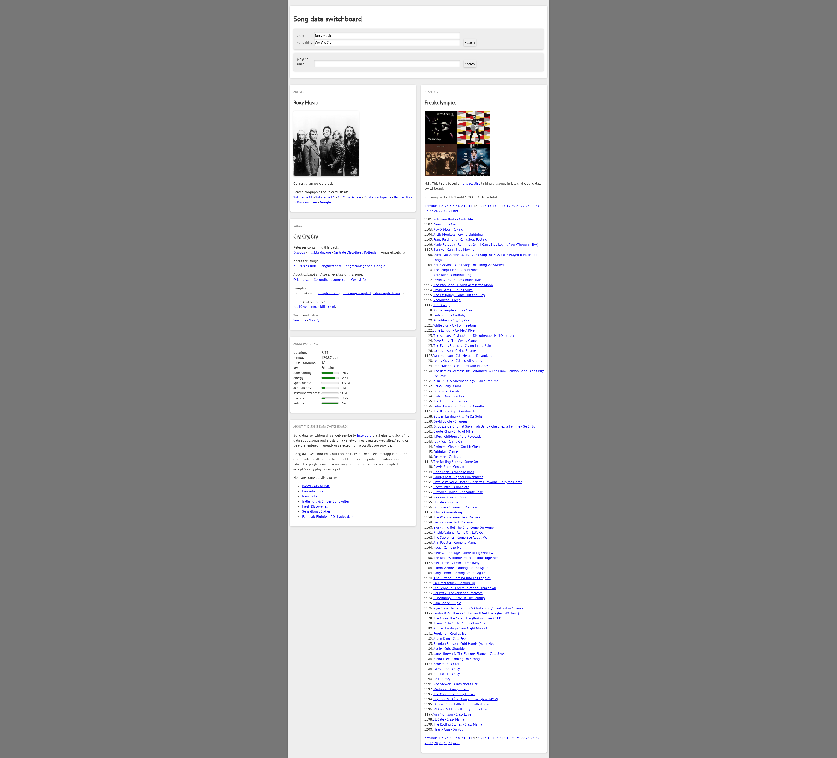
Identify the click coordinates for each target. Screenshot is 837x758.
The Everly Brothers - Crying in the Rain (462, 345)
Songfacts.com (330, 266)
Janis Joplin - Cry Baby (449, 315)
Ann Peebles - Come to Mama (454, 542)
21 (518, 205)
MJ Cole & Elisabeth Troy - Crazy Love (460, 709)
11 (470, 205)
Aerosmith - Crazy (446, 664)
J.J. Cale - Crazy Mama (448, 719)
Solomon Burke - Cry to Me (453, 219)
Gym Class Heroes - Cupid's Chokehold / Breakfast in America (478, 608)
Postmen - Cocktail (447, 456)
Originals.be (302, 279)
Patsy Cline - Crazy (446, 669)
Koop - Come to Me (447, 547)
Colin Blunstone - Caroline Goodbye (459, 406)
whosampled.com (386, 293)
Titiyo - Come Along (447, 512)
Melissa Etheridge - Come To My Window (463, 552)
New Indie (309, 496)
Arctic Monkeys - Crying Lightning (458, 234)
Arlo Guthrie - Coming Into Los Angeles (462, 578)
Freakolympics (312, 491)
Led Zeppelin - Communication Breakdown (464, 588)
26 (427, 210)
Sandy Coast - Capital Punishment (458, 477)
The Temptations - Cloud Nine (455, 269)
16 (494, 205)
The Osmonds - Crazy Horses (454, 694)
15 (490, 205)
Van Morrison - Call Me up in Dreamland (463, 355)
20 (513, 205)
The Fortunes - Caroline (450, 401)
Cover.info (358, 279)
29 (441, 210)
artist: (301, 35)
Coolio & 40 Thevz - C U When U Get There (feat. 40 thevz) (476, 613)
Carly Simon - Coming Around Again (459, 572)
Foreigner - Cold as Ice (449, 633)
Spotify (314, 320)
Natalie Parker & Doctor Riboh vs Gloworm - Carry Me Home (477, 482)
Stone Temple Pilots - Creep (453, 310)
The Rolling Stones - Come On (455, 461)
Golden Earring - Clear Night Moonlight (462, 628)
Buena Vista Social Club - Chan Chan (460, 623)
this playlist (471, 183)
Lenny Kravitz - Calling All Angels (457, 360)
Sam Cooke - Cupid (447, 603)
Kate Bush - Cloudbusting (452, 274)
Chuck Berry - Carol (447, 386)
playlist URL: (302, 61)
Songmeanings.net (358, 266)
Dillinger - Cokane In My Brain (455, 507)
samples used (328, 293)
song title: (304, 42)
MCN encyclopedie (377, 197)
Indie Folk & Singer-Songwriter (325, 501)
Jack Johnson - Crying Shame (454, 350)
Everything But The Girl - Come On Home (463, 527)
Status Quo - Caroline (449, 396)
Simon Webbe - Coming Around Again (460, 567)
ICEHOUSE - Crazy (446, 674)
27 (431, 210)
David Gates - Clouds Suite (453, 290)
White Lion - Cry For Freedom (454, 325)
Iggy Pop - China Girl (448, 441)
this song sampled (357, 293)
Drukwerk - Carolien (448, 391)
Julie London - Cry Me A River (454, 330)
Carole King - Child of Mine (453, 431)
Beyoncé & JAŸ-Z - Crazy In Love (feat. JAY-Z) (465, 699)
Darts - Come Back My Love (453, 522)
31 (450, 210)
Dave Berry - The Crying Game (455, 340)
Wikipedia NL (303, 197)
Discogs (299, 252)
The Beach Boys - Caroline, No (455, 411)
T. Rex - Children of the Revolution (458, 436)
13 (480, 205)
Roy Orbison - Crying (448, 229)
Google (325, 202)
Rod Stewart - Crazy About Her (455, 684)
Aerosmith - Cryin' (446, 224)
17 (499, 205)
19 (508, 205)
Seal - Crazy (441, 679)
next (456, 210)
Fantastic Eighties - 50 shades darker (329, 516)
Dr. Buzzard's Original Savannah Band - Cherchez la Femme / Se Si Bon (485, 426)
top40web (301, 306)
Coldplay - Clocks (446, 451)
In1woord (364, 435)
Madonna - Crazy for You (451, 689)
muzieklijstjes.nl (323, 306)
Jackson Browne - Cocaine (452, 497)
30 (445, 210)
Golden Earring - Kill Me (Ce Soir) (457, 416)
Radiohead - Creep (447, 300)
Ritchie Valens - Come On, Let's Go (458, 532)
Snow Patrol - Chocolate (451, 487)
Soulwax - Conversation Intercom (458, 593)
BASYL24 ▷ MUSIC (316, 486)
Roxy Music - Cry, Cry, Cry (451, 320)
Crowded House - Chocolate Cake (458, 492)
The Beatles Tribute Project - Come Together (465, 557)
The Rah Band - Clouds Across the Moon (463, 285)
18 (504, 205)
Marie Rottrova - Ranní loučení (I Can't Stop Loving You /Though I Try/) (485, 244)
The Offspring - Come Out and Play (459, 295)
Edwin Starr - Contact (448, 466)
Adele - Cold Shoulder (449, 648)
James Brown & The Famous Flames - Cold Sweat (470, 653)
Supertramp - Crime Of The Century (459, 598)
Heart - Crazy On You (448, 729)
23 (528, 205)
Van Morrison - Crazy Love (452, 714)
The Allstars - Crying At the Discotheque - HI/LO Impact (473, 335)
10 (466, 205)
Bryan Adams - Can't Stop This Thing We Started (468, 264)
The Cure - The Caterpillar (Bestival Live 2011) (467, 618)
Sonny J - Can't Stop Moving (454, 249)
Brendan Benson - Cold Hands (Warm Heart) (465, 643)
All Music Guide (349, 197)
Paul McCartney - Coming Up (454, 583)
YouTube (299, 320)
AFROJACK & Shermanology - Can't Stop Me (465, 381)
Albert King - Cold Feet (450, 638)
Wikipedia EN (325, 197)
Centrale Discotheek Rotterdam (356, 252)
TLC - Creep (441, 305)
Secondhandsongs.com (331, 279)
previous (431, 205)
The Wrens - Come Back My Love (456, 517)
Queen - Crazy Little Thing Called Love (461, 704)
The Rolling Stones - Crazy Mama (457, 724)
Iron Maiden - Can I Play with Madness (461, 366)
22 (523, 205)
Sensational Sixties (316, 511)
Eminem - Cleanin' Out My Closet (457, 446)
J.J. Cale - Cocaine (445, 502)
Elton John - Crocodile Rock (453, 472)
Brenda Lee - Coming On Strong (456, 658)
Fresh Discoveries (315, 506)
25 (537, 205)
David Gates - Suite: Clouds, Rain (457, 279)
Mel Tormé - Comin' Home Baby (456, 562)
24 (532, 205)
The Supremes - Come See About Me (460, 537)
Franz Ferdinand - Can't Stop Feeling (460, 239)
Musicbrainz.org (319, 252)
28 (436, 210)
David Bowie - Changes (450, 421)
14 (485, 205)
